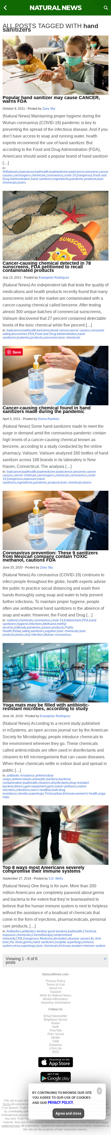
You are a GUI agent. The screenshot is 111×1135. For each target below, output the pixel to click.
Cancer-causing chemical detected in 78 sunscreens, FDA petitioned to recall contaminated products (47, 267)
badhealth (42, 172)
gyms (50, 786)
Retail (17, 631)
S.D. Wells (56, 878)
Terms (7, 1104)
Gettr (55, 1027)
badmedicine (59, 172)
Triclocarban (53, 793)
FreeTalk (56, 1030)
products (90, 179)
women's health (87, 793)
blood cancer (59, 330)
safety (26, 631)
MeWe (55, 1037)
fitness (19, 786)
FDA (31, 334)
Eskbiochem (72, 620)
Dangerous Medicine (38, 938)
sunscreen (50, 337)
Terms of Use (55, 984)
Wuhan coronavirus (57, 635)
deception (60, 938)
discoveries (19, 334)
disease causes (79, 938)
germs (27, 942)
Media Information (55, 999)
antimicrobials (21, 779)
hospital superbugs (68, 942)
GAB (55, 1041)
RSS (55, 1052)
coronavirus (54, 175)
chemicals (38, 175)
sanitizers (37, 631)
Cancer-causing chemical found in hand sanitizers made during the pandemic (47, 409)
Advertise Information (55, 1002)
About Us (55, 988)
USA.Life (55, 1048)
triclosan (69, 793)
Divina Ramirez (48, 419)
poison (46, 627)
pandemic (77, 179)
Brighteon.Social (55, 1019)
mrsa (16, 946)
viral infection (34, 635)
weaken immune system (88, 946)
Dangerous (84, 175)
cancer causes (79, 330)
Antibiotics (13, 931)
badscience (77, 172)
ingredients (61, 179)
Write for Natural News (55, 995)
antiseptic (39, 779)
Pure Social (55, 1034)
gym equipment (35, 786)
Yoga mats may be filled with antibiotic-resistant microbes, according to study (46, 706)
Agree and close (68, 1113)
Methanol (49, 624)
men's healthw (40, 790)
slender (23, 793)
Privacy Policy (55, 981)
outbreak (20, 627)
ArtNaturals (10, 172)
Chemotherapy (41, 935)
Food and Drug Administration (56, 334)
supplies (51, 631)
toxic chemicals (69, 337)
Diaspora (55, 1045)
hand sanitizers (41, 179)
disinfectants (60, 783)
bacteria (52, 779)
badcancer (26, 172)
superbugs (36, 793)
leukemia (23, 337)
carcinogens (22, 175)
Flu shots (16, 942)
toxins (22, 182)
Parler (55, 1023)
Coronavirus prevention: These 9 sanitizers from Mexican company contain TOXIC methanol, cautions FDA (50, 556)
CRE (19, 938)
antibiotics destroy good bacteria (44, 931)
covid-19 (70, 175)
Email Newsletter (55, 1016)
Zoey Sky (48, 108)
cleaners (44, 783)
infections (35, 624)
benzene (92, 172)
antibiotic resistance (21, 775)
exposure (30, 479)
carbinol (12, 620)
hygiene (22, 624)
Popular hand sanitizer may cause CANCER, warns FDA (51, 99)
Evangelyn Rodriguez (54, 277)
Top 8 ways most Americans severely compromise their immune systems (43, 869)
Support (55, 992)
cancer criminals (24, 475)
